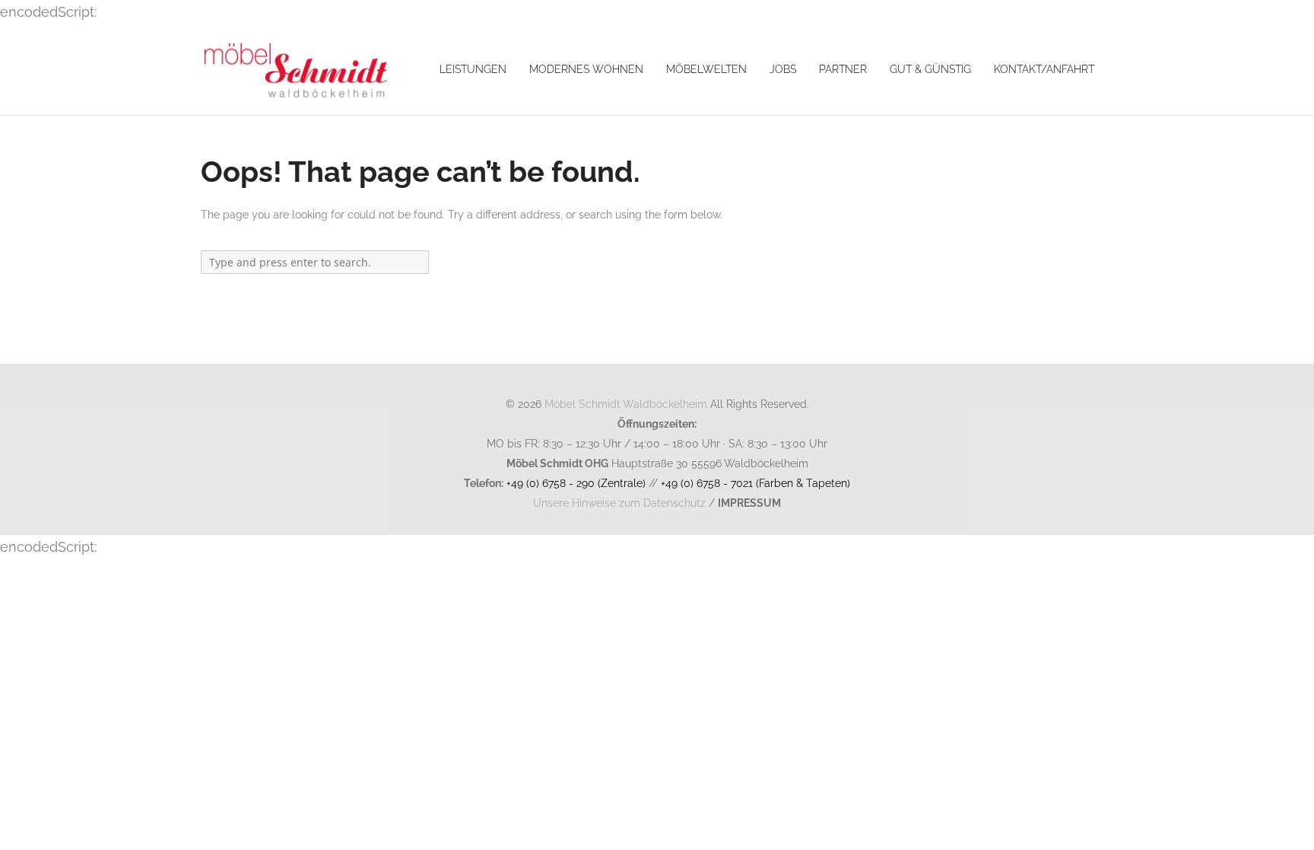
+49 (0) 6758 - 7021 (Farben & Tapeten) (755, 482)
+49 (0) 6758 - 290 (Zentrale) (576, 482)
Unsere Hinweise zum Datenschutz (619, 502)
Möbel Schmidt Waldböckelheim (625, 403)
